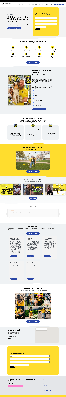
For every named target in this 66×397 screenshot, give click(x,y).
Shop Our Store (45, 392)
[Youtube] (13, 383)
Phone (36, 22)
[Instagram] (11, 383)
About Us (34, 4)
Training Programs (21, 4)
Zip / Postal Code (38, 25)
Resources (40, 4)
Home (8, 14)
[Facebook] (9, 383)
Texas (10, 14)
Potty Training (28, 383)
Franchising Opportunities (47, 390)
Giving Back (45, 383)
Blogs (44, 388)
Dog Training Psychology (47, 385)
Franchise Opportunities (48, 4)
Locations (28, 4)
